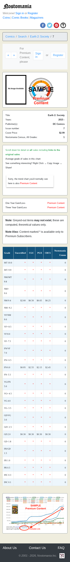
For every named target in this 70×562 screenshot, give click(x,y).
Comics (10, 36)
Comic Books (20, 17)
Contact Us (37, 548)
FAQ (61, 548)
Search (22, 36)
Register (33, 13)
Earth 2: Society (39, 36)
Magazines (36, 17)
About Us (10, 548)
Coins (6, 17)
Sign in (19, 13)
